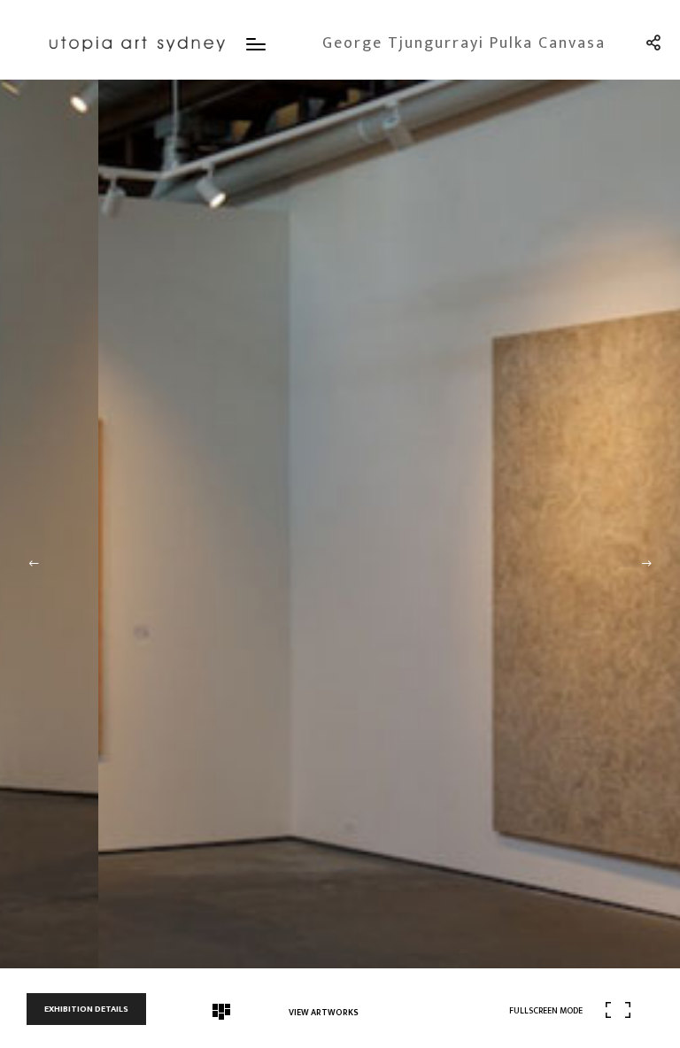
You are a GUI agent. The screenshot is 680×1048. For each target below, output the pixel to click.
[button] (34, 564)
